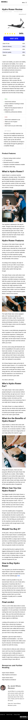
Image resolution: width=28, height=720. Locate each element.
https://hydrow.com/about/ (9, 679)
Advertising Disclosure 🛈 (22, 14)
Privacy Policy (17, 714)
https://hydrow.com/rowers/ (9, 674)
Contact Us (2, 714)
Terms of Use (9, 714)
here (18, 575)
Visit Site (14, 38)
